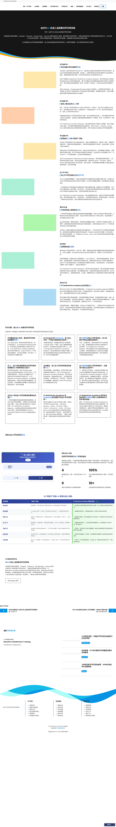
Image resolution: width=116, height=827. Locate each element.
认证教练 (36, 6)
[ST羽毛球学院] (16, 6)
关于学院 (29, 6)
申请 (103, 6)
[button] (110, 825)
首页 (24, 6)
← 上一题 (15, 478)
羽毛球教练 (35, 42)
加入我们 (88, 6)
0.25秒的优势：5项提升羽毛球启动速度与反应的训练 (97, 637)
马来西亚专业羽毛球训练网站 (9, 1)
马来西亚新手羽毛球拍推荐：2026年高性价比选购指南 (97, 665)
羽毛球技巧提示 (86, 643)
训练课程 (44, 6)
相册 (72, 6)
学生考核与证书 (54, 6)
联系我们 (96, 6)
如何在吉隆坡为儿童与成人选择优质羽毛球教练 (23, 610)
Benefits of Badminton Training (17, 642)
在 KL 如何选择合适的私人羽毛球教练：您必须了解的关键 (89, 610)
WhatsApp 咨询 (13, 581)
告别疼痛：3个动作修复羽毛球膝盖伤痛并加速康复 (97, 651)
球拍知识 (84, 671)
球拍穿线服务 (79, 6)
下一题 (41, 478)
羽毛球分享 (65, 6)
